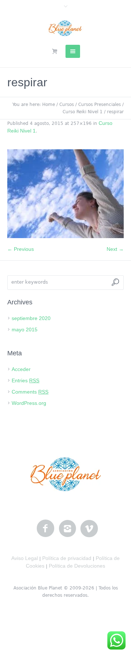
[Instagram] (67, 529)
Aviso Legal (24, 558)
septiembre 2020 (31, 318)
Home (48, 104)
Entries (25, 380)
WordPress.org (29, 403)
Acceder (21, 369)
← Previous (20, 249)
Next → (115, 249)
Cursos (66, 104)
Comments (30, 392)
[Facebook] (45, 529)
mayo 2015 (24, 329)
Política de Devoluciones (77, 566)
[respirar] (65, 193)
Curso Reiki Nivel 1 (83, 111)
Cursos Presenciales (99, 104)
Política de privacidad (66, 558)
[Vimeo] (89, 529)
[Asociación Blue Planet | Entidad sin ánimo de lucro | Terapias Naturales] (65, 28)
